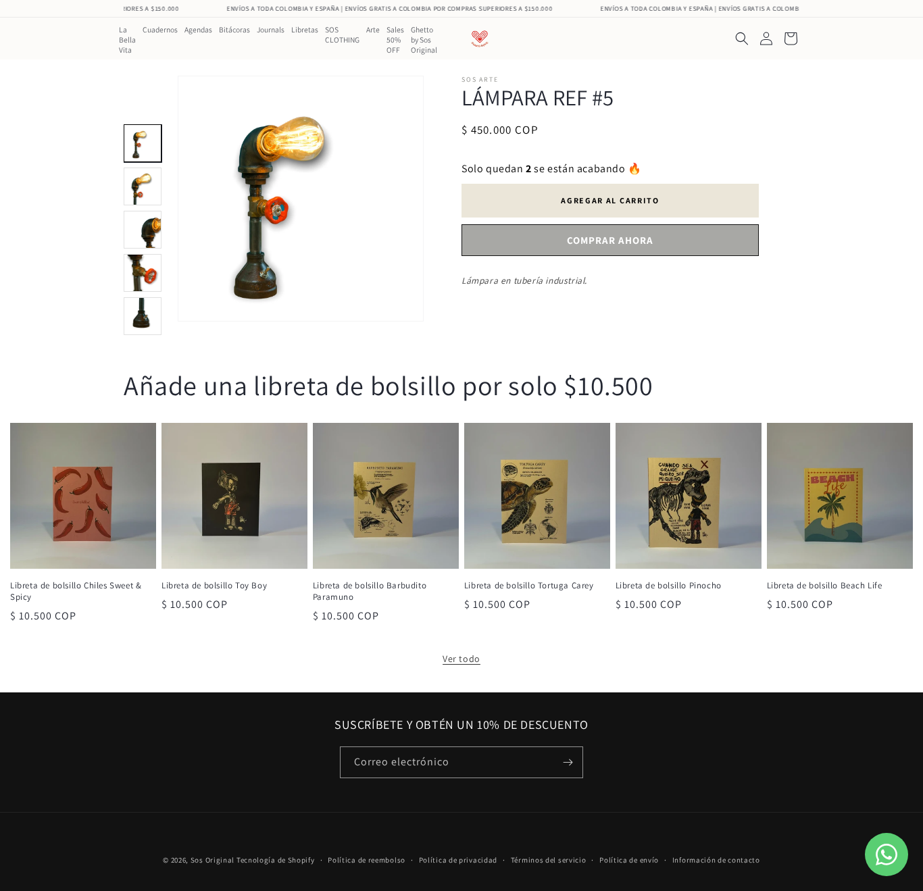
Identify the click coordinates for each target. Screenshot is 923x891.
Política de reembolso (366, 860)
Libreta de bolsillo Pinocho (669, 585)
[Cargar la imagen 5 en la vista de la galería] (142, 316)
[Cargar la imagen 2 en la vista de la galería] (142, 186)
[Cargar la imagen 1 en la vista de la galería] (142, 143)
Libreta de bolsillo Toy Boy (214, 585)
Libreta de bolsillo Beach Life (824, 585)
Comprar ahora (610, 240)
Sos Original (212, 860)
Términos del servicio (549, 860)
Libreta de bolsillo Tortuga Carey (529, 585)
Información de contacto (716, 860)
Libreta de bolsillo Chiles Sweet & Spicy (75, 591)
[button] (741, 38)
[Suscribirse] (567, 762)
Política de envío (629, 860)
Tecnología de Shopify (275, 860)
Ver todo (461, 659)
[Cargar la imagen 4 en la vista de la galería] (142, 273)
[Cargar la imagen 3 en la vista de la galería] (142, 230)
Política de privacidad (458, 860)
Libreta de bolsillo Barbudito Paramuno (369, 591)
